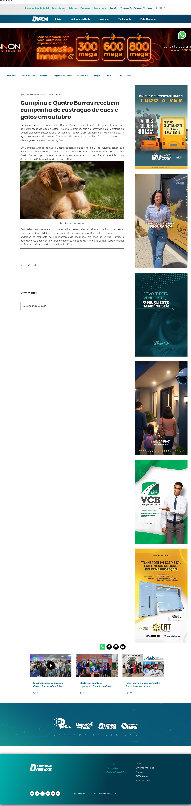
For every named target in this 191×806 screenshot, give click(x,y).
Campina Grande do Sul (37, 8)
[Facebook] (109, 647)
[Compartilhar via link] (28, 265)
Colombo (72, 8)
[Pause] (138, 264)
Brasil (120, 75)
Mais (129, 75)
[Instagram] (116, 647)
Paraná (109, 75)
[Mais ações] (122, 94)
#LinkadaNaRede (28, 75)
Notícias (140, 772)
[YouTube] (123, 647)
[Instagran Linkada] (164, 7)
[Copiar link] (58, 793)
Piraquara (85, 8)
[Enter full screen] (184, 264)
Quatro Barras (58, 8)
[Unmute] (143, 264)
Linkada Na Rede (145, 767)
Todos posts (11, 75)
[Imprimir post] (35, 265)
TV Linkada (142, 776)
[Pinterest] (53, 793)
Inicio (138, 763)
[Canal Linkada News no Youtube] (160, 7)
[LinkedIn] (47, 793)
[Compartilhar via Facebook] (21, 265)
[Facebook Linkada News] (156, 7)
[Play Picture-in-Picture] (179, 264)
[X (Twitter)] (37, 793)
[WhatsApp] (42, 793)
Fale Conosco (143, 780)
